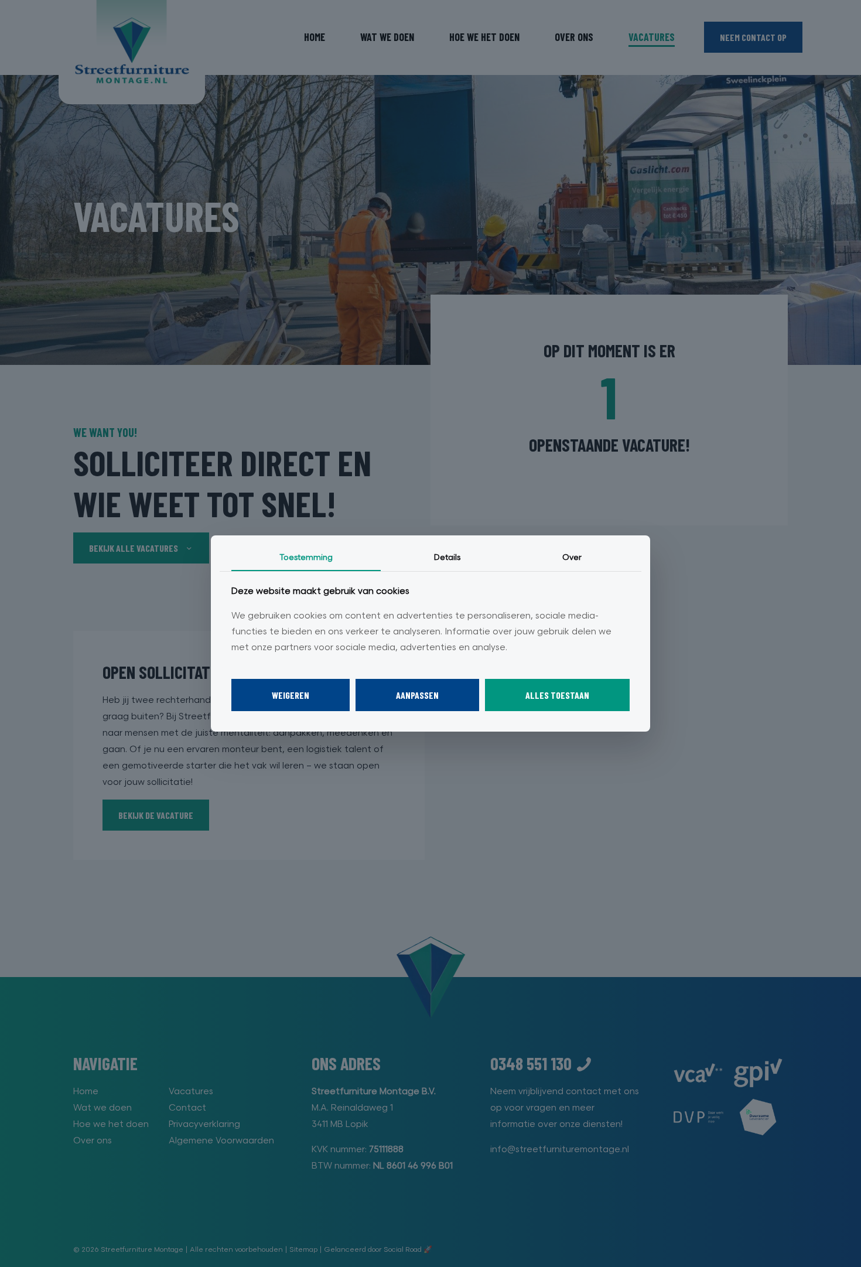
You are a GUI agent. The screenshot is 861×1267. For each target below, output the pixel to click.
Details (447, 557)
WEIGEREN (290, 695)
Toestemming (306, 557)
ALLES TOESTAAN (557, 695)
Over (572, 557)
